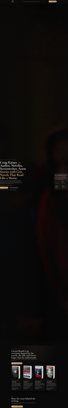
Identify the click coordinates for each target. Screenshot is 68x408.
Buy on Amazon (14, 389)
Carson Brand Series (9, 185)
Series (29, 1)
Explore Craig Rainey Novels (14, 187)
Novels (26, 1)
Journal (36, 1)
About (31, 1)
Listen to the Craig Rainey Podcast (17, 406)
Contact (38, 1)
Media (33, 1)
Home (24, 1)
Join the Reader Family (52, 1)
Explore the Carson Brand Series (16, 363)
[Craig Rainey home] (12, 1)
